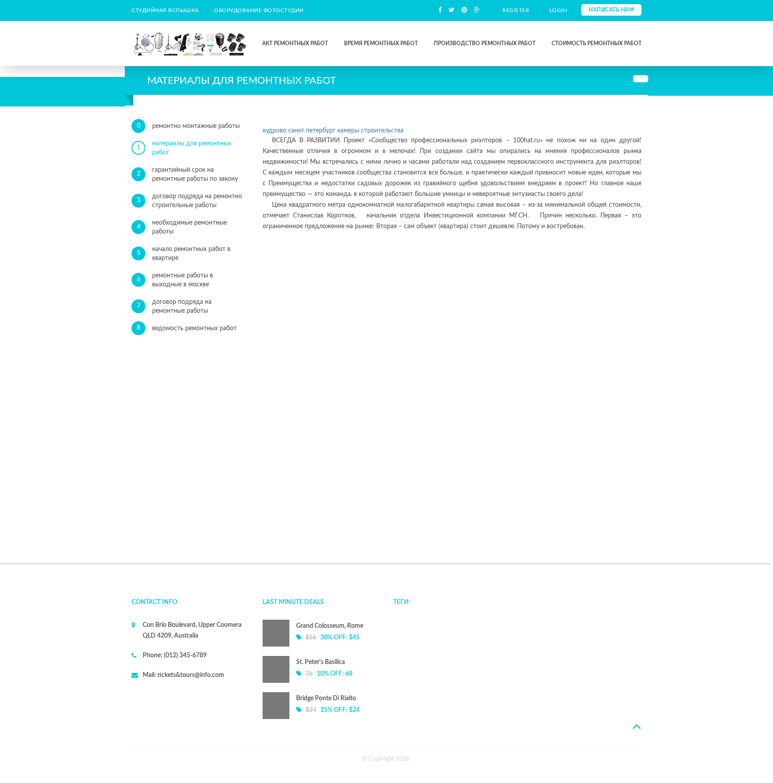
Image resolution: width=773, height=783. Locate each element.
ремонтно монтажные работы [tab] (188, 126)
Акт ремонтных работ (295, 43)
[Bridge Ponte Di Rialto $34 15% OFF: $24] (321, 717)
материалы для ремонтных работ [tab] (184, 148)
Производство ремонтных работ (484, 43)
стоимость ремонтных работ (596, 43)
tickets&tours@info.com (190, 675)
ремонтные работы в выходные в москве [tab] (175, 280)
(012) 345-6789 (184, 655)
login (558, 10)
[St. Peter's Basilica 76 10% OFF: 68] (321, 681)
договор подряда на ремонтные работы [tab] (174, 306)
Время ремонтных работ (381, 43)
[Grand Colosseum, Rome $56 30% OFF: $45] (321, 645)
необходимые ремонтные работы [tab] (182, 227)
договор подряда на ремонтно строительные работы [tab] (189, 201)
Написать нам (611, 10)
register (515, 10)
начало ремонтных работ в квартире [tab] (184, 253)
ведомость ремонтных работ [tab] (187, 328)
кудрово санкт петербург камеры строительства (333, 131)
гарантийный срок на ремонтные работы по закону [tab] (187, 174)
